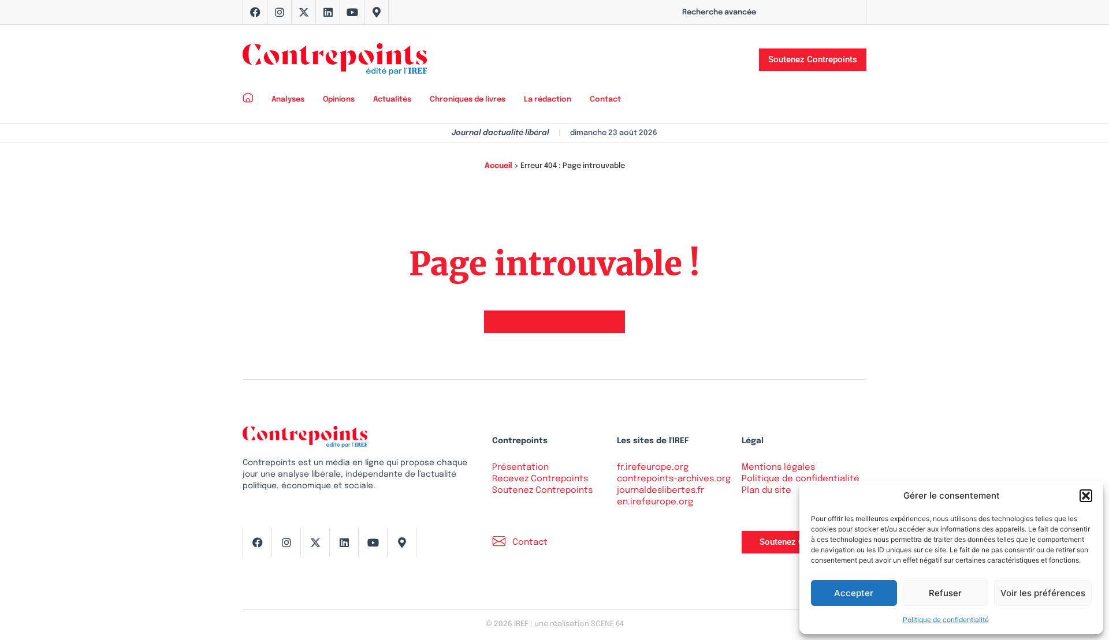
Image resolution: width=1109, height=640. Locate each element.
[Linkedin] (328, 12)
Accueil (498, 166)
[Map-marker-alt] (376, 12)
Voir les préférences (1042, 592)
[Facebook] (255, 12)
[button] (1086, 495)
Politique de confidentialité (946, 619)
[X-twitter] (304, 12)
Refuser (945, 592)
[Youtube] (352, 12)
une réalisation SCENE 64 (579, 624)
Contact (605, 99)
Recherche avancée (719, 12)
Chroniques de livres (467, 99)
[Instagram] (279, 12)
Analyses (287, 99)
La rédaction (547, 99)
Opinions (339, 99)
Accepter (853, 592)
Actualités (392, 99)
